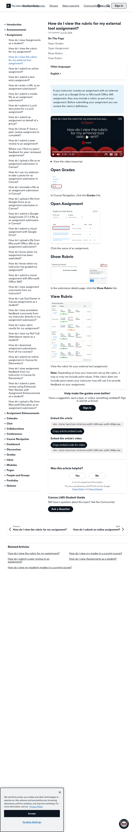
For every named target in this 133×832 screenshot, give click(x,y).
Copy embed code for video (69, 444)
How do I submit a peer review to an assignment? (28, 560)
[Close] (59, 792)
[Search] (108, 6)
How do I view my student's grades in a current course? (40, 567)
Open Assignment (58, 48)
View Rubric (55, 58)
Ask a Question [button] (60, 509)
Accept (32, 813)
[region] (32, 809)
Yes (77, 475)
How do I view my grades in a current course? (95, 553)
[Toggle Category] (5, 24)
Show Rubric (55, 53)
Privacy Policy (78, 489)
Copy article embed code (67, 431)
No (97, 475)
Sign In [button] (87, 407)
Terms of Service (95, 489)
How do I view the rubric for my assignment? (34, 553)
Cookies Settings (32, 822)
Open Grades (55, 43)
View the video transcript (67, 161)
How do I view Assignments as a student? (93, 558)
